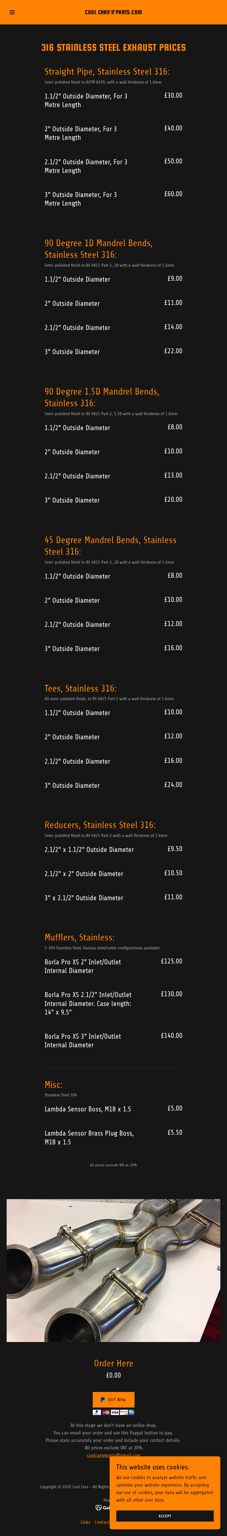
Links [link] (85, 1522)
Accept (165, 1516)
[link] (113, 12)
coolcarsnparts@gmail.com (113, 1455)
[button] (23, 12)
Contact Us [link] (105, 1522)
